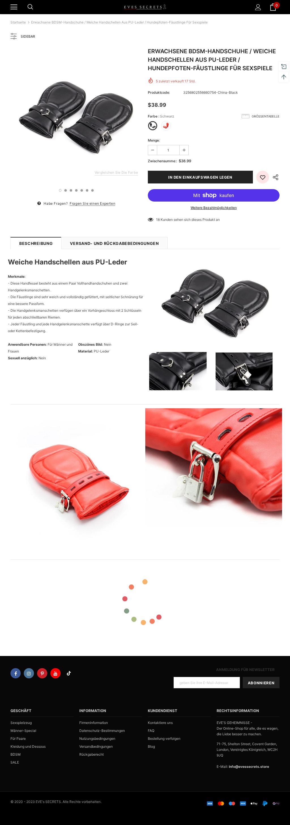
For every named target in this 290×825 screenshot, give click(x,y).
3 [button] (71, 190)
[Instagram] (29, 673)
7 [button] (92, 190)
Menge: (154, 140)
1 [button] (60, 190)
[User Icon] (258, 7)
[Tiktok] (69, 673)
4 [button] (76, 190)
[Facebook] (15, 673)
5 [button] (81, 190)
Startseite (18, 22)
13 (158, 219)
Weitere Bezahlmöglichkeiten (214, 208)
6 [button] (87, 190)
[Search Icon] (30, 7)
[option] (76, 115)
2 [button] (65, 190)
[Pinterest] (42, 673)
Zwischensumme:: (162, 161)
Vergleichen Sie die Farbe (116, 172)
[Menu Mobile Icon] (13, 7)
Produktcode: (159, 92)
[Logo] (145, 7)
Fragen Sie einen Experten (92, 203)
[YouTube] (55, 673)
